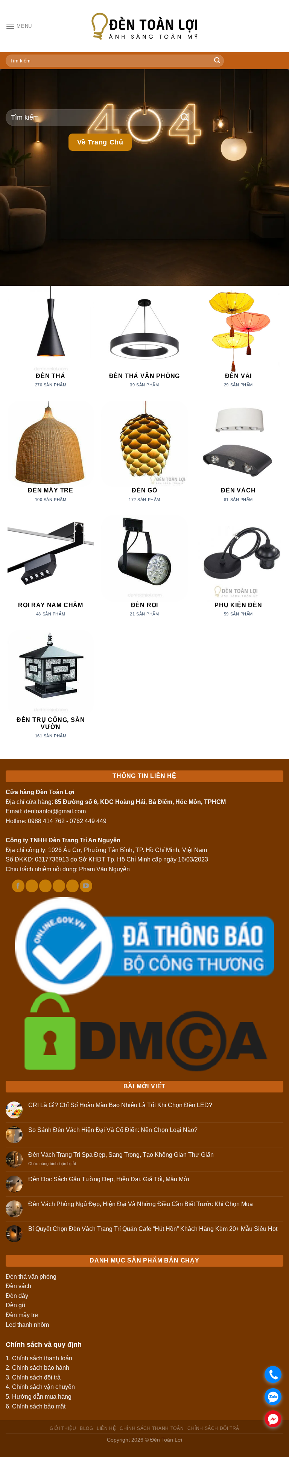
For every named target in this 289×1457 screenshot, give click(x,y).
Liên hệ (106, 1428)
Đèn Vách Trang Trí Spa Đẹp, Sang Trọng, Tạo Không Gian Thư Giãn (121, 1155)
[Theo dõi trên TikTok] (32, 886)
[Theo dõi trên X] (45, 886)
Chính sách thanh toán (42, 1358)
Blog (86, 1428)
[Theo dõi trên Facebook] (18, 886)
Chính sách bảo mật (38, 1406)
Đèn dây (17, 1296)
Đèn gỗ (15, 1305)
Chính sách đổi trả (36, 1377)
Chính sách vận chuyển (43, 1387)
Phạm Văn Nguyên (104, 869)
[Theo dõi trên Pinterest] (59, 886)
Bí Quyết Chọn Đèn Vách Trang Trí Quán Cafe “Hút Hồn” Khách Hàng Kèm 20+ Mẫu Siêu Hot (152, 1229)
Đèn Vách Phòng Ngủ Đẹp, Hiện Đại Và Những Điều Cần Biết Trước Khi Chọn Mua (140, 1204)
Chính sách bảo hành (40, 1367)
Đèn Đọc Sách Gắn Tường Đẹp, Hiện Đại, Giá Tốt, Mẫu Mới (108, 1179)
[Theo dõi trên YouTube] (86, 886)
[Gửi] (217, 61)
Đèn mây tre (22, 1315)
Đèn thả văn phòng (31, 1276)
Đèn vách (18, 1286)
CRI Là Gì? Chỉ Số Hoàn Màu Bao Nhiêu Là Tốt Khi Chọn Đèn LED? (120, 1105)
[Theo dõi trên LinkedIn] (72, 886)
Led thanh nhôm (27, 1325)
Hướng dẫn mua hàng (41, 1396)
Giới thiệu (63, 1428)
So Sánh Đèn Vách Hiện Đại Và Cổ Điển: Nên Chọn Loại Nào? (113, 1130)
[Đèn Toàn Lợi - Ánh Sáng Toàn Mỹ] (144, 26)
